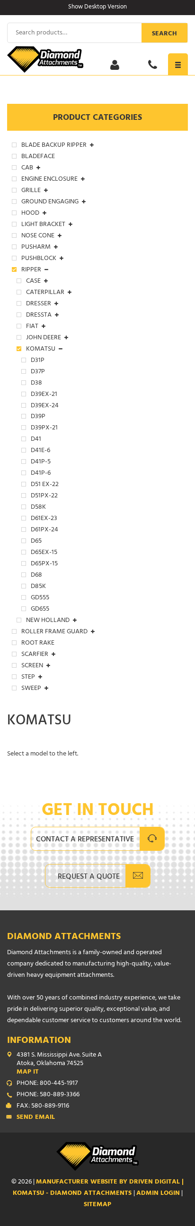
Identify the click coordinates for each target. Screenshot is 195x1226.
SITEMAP (97, 1205)
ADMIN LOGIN (158, 1193)
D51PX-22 (44, 496)
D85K (38, 587)
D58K (38, 507)
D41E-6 (40, 451)
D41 (36, 439)
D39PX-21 (44, 428)
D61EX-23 (44, 519)
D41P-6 (41, 473)
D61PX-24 (44, 530)
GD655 (40, 609)
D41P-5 (41, 462)
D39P (38, 417)
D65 (36, 541)
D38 (36, 383)
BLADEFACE (38, 157)
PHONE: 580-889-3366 (48, 1095)
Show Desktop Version (97, 7)
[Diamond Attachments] (97, 59)
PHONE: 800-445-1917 (47, 1084)
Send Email (36, 1118)
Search (164, 34)
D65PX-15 (44, 564)
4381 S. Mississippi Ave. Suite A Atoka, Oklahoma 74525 (59, 1064)
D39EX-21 (44, 395)
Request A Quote (89, 877)
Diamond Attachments (64, 937)
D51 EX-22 (45, 485)
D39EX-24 (45, 406)
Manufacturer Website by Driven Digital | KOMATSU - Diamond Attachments (98, 1188)
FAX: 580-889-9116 (43, 1106)
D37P (38, 372)
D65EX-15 (44, 553)
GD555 (40, 598)
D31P (37, 361)
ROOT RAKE (37, 643)
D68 (36, 575)
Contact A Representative (85, 840)
